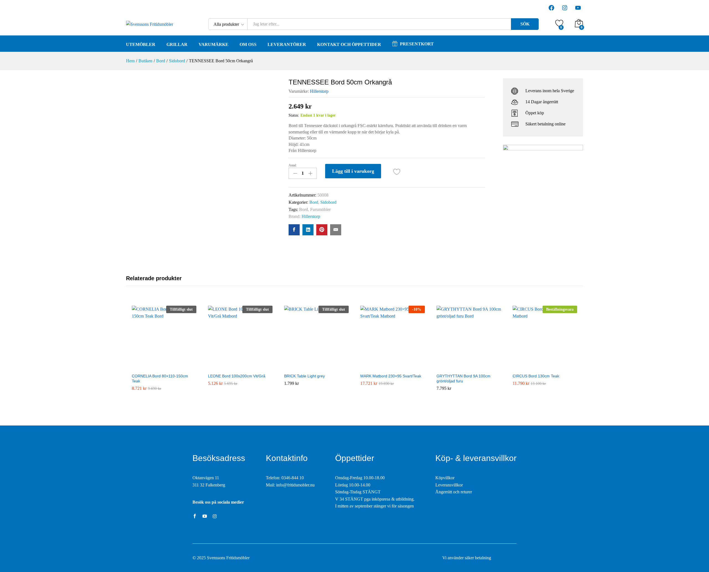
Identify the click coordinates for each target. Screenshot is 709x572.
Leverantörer (287, 44)
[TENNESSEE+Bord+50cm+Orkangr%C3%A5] (308, 229)
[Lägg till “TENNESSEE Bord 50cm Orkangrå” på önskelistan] (397, 171)
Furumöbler (320, 209)
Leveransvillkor (449, 485)
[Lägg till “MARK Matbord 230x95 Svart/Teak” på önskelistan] (392, 367)
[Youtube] (205, 516)
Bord (313, 202)
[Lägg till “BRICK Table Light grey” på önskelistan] (316, 367)
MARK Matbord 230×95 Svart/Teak (390, 376)
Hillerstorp (319, 91)
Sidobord (328, 202)
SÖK (525, 24)
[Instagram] (215, 516)
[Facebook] (195, 516)
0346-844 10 (292, 477)
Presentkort (417, 44)
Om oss (248, 44)
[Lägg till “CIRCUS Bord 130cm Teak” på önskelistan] (544, 367)
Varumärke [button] (213, 44)
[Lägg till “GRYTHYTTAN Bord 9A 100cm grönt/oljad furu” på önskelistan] (468, 367)
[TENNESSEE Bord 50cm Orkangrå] (294, 229)
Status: (294, 115)
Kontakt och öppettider (349, 44)
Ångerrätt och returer (453, 491)
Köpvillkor (444, 477)
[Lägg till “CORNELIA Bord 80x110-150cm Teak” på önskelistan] (164, 367)
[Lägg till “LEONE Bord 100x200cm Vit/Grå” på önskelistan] (240, 367)
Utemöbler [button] (140, 44)
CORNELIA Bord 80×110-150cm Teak (160, 378)
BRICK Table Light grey (304, 376)
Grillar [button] (176, 44)
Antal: (293, 165)
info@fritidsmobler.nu (295, 485)
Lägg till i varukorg (353, 171)
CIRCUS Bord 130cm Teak (536, 376)
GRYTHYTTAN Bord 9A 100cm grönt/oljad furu (463, 378)
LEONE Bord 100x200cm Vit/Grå (236, 376)
